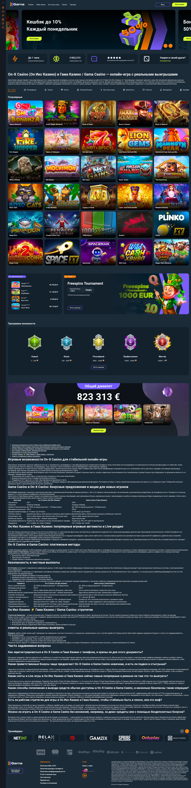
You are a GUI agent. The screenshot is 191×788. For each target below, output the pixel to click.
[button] (166, 46)
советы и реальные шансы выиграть (26, 456)
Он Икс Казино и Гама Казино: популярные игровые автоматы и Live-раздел (40, 449)
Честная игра (45, 777)
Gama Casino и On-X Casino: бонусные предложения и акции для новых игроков (41, 447)
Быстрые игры (53, 5)
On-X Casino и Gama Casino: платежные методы (29, 451)
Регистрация (179, 4)
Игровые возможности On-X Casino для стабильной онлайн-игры (36, 445)
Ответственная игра (48, 774)
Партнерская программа (15, 770)
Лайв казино (41, 5)
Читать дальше (75, 308)
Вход (162, 4)
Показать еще (98, 430)
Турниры (73, 5)
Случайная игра (165, 61)
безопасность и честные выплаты (25, 452)
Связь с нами (87, 766)
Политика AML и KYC (48, 766)
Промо (64, 5)
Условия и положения (48, 783)
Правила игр (45, 780)
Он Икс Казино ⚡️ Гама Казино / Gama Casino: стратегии (33, 454)
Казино (31, 5)
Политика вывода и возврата (51, 769)
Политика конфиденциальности (52, 771)
